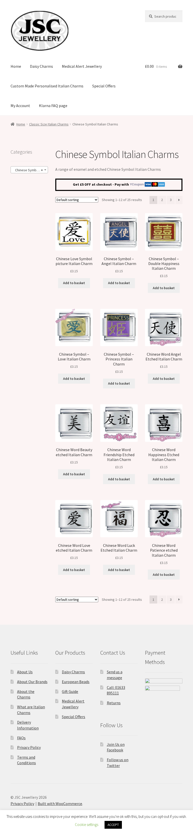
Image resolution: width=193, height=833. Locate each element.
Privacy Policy (29, 747)
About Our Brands (32, 681)
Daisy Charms (41, 66)
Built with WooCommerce (60, 803)
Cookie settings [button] (86, 824)
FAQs (21, 737)
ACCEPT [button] (113, 825)
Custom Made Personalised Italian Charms (47, 85)
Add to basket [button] (74, 283)
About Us (25, 671)
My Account (20, 105)
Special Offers (104, 85)
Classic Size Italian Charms (49, 124)
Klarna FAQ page (53, 105)
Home (16, 66)
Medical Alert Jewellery (82, 66)
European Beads (75, 681)
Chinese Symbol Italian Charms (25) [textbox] (30, 170)
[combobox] (29, 169)
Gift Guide (70, 691)
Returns (114, 702)
